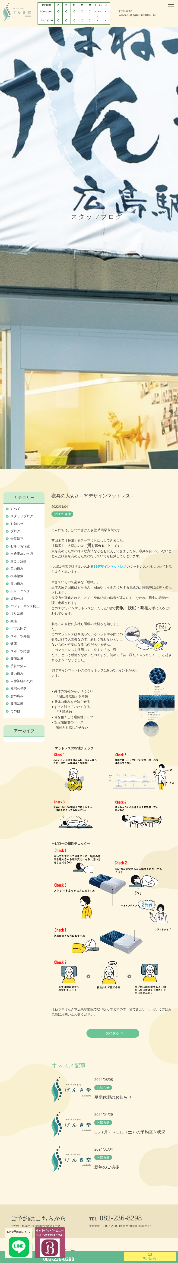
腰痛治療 (16, 658)
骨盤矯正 (16, 538)
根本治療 (16, 576)
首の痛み (16, 568)
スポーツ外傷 (20, 636)
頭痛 (13, 621)
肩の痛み (16, 583)
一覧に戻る (111, 1033)
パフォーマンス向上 (25, 606)
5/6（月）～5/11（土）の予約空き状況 (129, 1132)
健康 (13, 643)
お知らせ (16, 524)
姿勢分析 (16, 599)
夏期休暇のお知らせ (113, 1097)
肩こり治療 (18, 561)
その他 (15, 711)
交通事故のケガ (21, 553)
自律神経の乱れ (21, 681)
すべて (15, 509)
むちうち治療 (20, 546)
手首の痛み (18, 666)
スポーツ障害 (20, 651)
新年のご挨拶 (106, 1167)
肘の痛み (16, 696)
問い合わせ (150, 1258)
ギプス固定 (18, 628)
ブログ (15, 531)
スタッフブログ (21, 516)
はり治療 (16, 613)
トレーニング (20, 591)
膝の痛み (16, 673)
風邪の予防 (18, 688)
